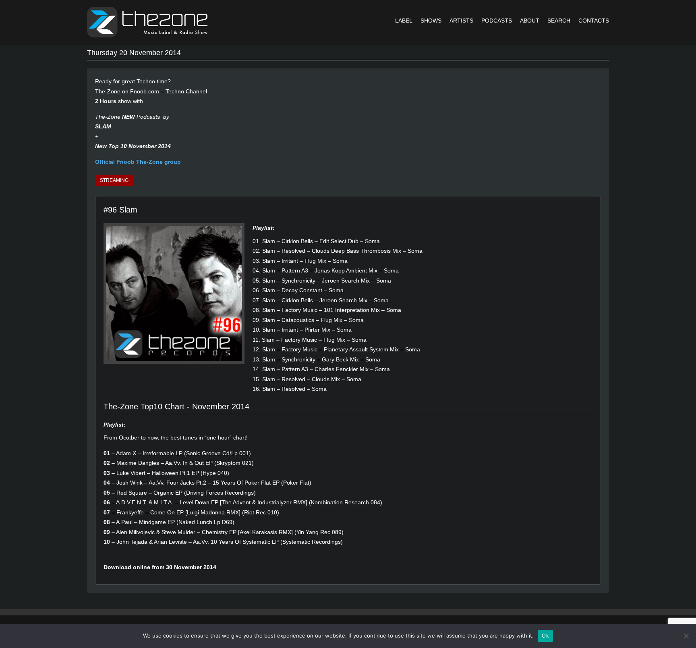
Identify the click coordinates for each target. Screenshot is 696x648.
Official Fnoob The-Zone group (138, 162)
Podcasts (496, 20)
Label (403, 20)
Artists (461, 20)
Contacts (593, 20)
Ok (545, 635)
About (529, 20)
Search (558, 20)
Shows (430, 20)
